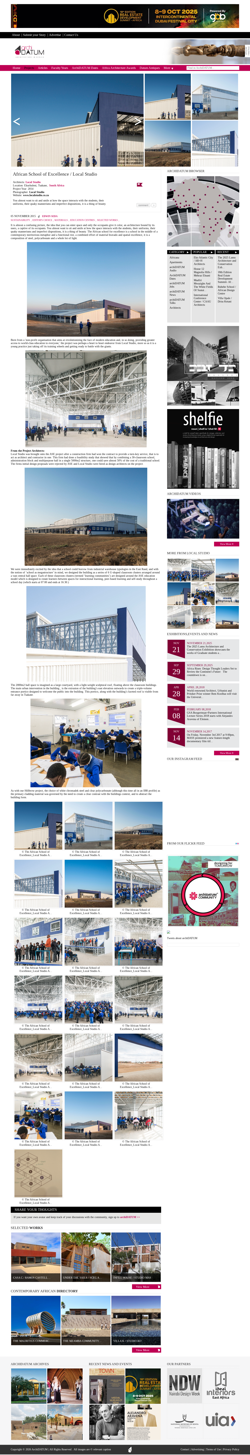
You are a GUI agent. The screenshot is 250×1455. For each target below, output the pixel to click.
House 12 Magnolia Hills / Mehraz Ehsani (203, 272)
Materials (61, 220)
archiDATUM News (177, 293)
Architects (175, 307)
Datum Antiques (150, 68)
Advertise (55, 35)
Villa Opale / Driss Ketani (225, 300)
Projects (29, 68)
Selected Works (107, 220)
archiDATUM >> (130, 1217)
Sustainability (20, 220)
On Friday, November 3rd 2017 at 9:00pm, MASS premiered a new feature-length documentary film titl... (211, 738)
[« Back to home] (29, 51)
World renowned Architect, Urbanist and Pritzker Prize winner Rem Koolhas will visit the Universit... (212, 694)
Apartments (176, 262)
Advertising (197, 1449)
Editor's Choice (42, 220)
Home (16, 68)
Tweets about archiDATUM (182, 938)
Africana (174, 257)
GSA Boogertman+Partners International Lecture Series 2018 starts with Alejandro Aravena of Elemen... (210, 716)
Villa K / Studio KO (127, 1341)
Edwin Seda (50, 216)
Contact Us (71, 35)
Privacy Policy (231, 1449)
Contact (185, 1449)
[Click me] (247, 51)
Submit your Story (34, 35)
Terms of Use (213, 1449)
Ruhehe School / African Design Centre (227, 290)
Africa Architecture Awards (119, 68)
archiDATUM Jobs (177, 285)
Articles (42, 68)
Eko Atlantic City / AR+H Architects (203, 261)
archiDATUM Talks (177, 301)
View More (142, 1286)
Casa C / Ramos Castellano (33, 1277)
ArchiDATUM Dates (85, 68)
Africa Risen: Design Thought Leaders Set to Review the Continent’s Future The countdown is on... (212, 672)
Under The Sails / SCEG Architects (88, 1277)
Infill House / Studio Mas (132, 1277)
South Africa (56, 185)
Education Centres (82, 220)
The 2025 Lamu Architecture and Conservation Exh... (227, 262)
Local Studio (33, 182)
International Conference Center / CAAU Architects (202, 300)
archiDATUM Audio (177, 269)
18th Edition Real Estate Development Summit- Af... (225, 277)
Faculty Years (59, 68)
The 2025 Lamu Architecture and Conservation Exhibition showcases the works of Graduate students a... (208, 650)
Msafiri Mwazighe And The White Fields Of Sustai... (203, 285)
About (16, 35)
